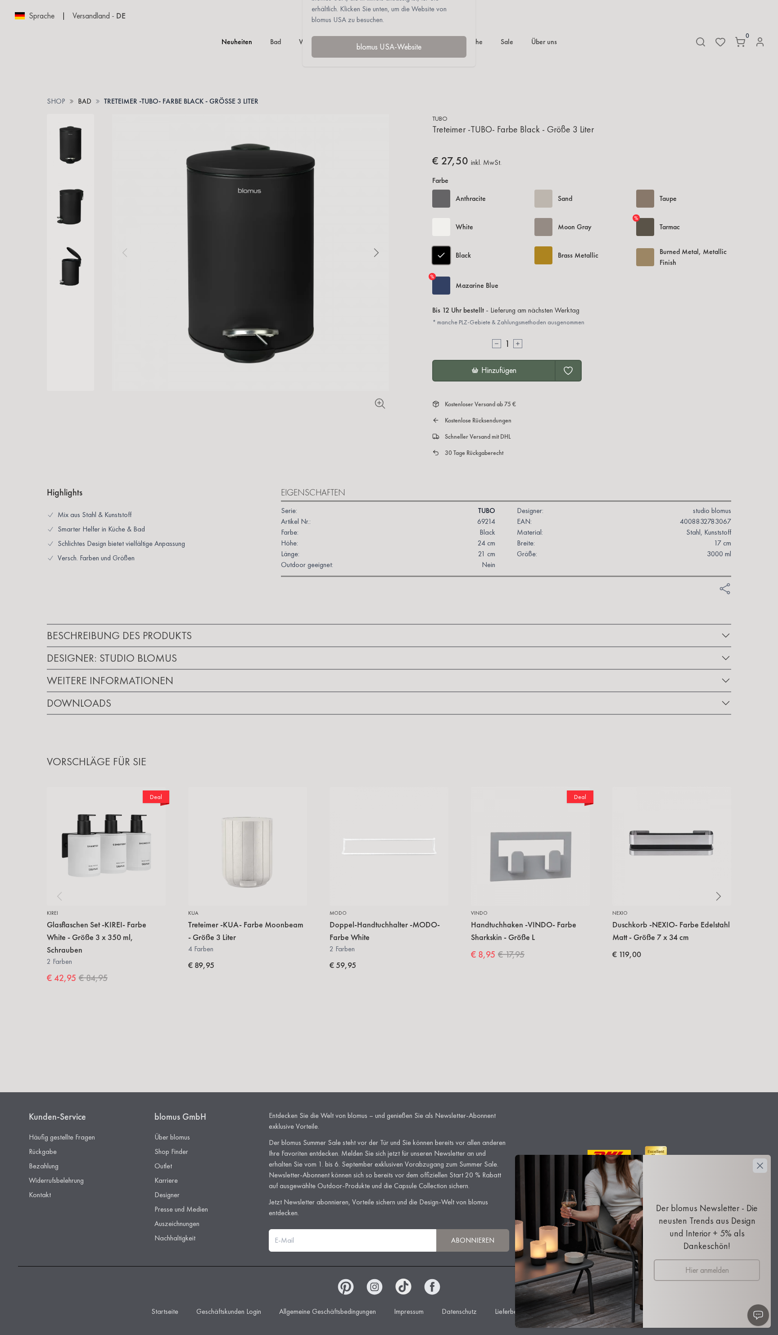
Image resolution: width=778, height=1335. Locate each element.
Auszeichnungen (176, 1223)
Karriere (166, 1180)
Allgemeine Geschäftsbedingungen (327, 1311)
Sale (507, 41)
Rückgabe (43, 1151)
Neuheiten (237, 41)
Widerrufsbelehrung (56, 1180)
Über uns (544, 41)
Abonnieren (472, 1240)
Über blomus (172, 1137)
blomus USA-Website (389, 46)
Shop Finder (171, 1151)
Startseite (164, 1311)
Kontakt (40, 1194)
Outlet (163, 1166)
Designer (167, 1194)
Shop (56, 101)
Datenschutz (459, 1311)
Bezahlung (44, 1166)
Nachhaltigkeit (174, 1238)
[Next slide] (376, 253)
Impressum (409, 1311)
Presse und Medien (181, 1209)
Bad (275, 41)
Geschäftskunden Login (228, 1311)
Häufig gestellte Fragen (62, 1137)
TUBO (440, 118)
